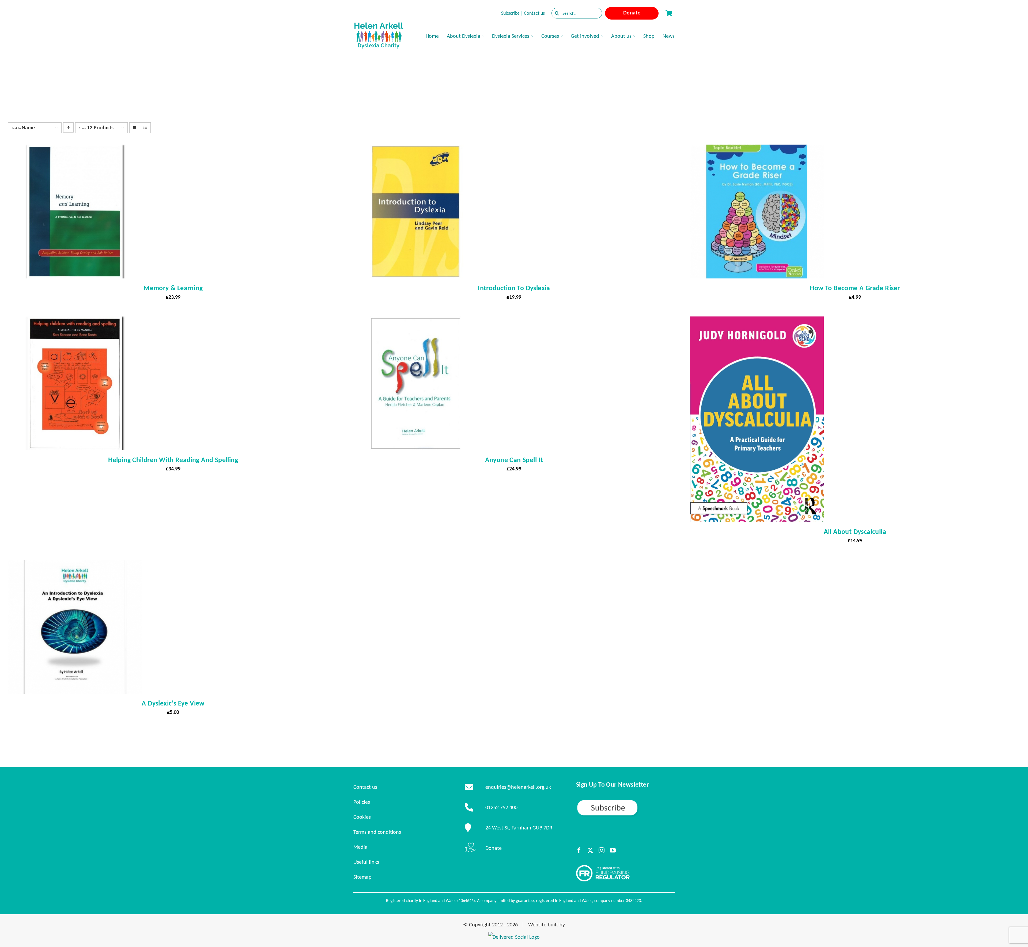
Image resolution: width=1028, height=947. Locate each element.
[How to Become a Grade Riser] (757, 149)
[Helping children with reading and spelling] (75, 321)
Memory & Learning (173, 288)
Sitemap (362, 877)
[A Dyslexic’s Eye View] (75, 564)
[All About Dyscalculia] (757, 321)
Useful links (366, 862)
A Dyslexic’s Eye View (173, 703)
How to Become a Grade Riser (855, 288)
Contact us (534, 13)
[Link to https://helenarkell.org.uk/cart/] (669, 13)
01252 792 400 (501, 807)
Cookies (362, 817)
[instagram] (601, 850)
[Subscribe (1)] (625, 801)
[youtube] (613, 850)
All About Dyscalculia (855, 531)
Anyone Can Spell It (514, 459)
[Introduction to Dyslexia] (416, 149)
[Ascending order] (68, 127)
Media (360, 847)
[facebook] (579, 850)
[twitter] (590, 850)
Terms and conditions (377, 832)
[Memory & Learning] (75, 149)
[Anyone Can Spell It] (416, 321)
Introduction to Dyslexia (514, 288)
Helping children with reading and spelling (173, 459)
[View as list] (145, 127)
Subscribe (510, 13)
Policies (361, 802)
